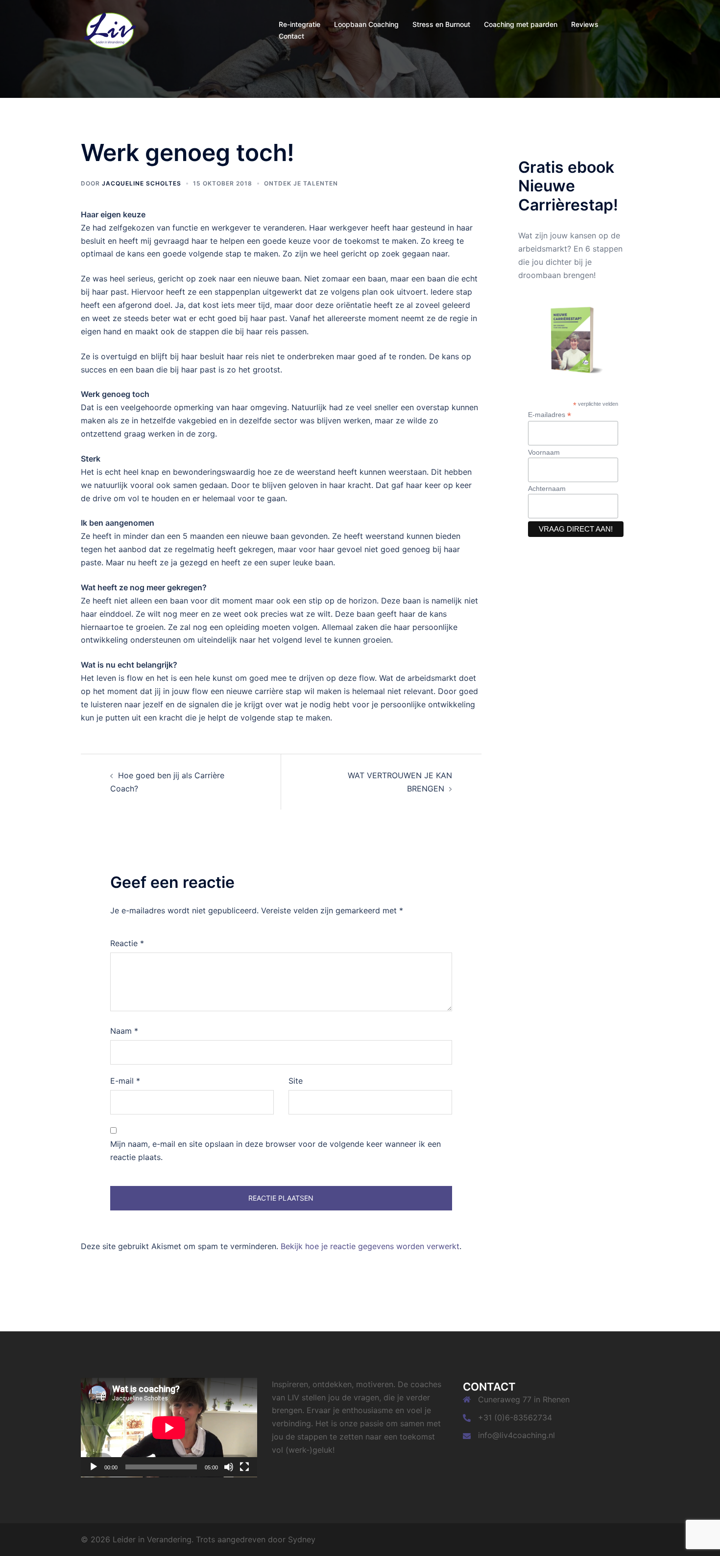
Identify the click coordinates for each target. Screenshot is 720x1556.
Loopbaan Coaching (366, 24)
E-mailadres (549, 414)
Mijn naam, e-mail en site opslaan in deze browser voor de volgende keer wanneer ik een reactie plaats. (275, 1150)
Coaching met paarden (520, 24)
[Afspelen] (93, 1467)
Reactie (127, 943)
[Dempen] (229, 1467)
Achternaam (547, 488)
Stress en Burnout (441, 24)
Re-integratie (299, 24)
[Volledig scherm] (244, 1467)
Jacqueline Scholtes (141, 183)
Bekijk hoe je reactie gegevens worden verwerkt (370, 1246)
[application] (169, 1427)
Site (295, 1081)
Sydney (301, 1539)
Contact (291, 36)
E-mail (125, 1081)
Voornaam (544, 452)
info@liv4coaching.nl (516, 1435)
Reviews (585, 24)
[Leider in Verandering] (110, 29)
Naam (124, 1031)
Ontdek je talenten (301, 183)
